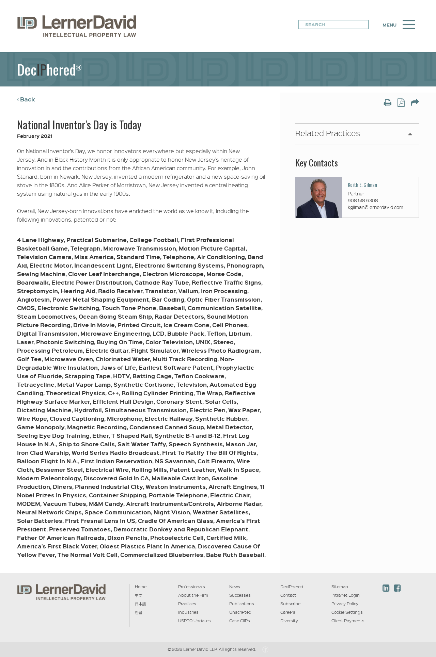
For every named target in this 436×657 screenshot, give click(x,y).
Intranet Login (345, 595)
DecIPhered (291, 586)
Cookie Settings (347, 612)
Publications (241, 603)
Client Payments (347, 620)
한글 (138, 612)
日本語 (140, 603)
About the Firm (193, 595)
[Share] (415, 103)
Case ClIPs (239, 620)
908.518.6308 (363, 200)
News (234, 586)
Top (416, 548)
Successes (240, 595)
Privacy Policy (344, 603)
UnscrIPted (240, 612)
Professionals (191, 586)
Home (140, 586)
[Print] (387, 103)
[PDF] (401, 103)
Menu (389, 25)
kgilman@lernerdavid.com (375, 207)
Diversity (289, 620)
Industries (188, 612)
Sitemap (339, 586)
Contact (288, 595)
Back (27, 99)
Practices (187, 603)
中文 (138, 595)
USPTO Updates (194, 620)
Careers (287, 612)
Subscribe (290, 603)
